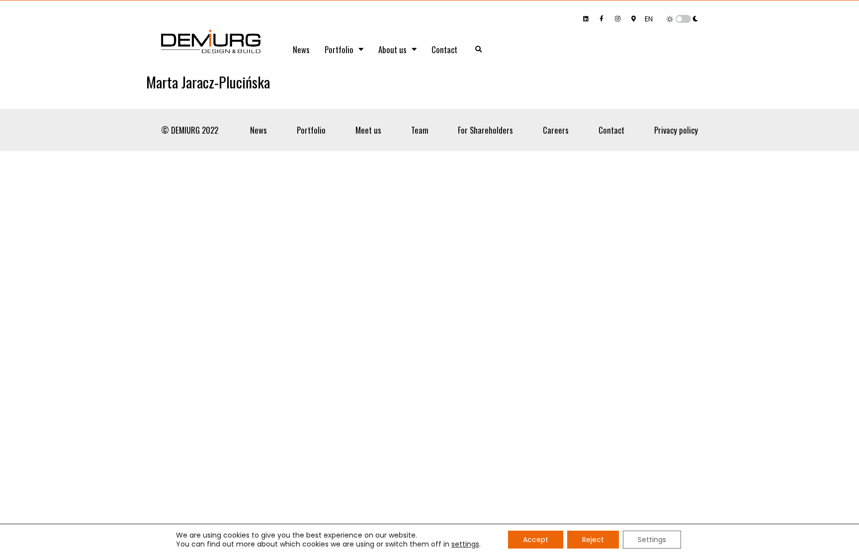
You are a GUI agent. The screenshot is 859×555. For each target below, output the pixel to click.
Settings (652, 540)
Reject (593, 540)
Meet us (368, 130)
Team (420, 130)
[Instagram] (617, 19)
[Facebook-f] (601, 19)
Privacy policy (676, 130)
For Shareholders (485, 130)
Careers (556, 130)
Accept (535, 540)
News (301, 49)
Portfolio (339, 49)
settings (465, 544)
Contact (444, 49)
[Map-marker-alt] (633, 19)
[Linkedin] (586, 19)
